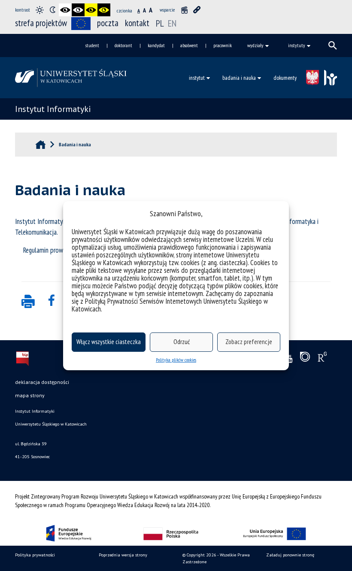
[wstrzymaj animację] (184, 9)
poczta (107, 23)
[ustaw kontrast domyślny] (39, 9)
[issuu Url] (305, 359)
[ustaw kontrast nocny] (52, 9)
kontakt (137, 23)
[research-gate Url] (322, 359)
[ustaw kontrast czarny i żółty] (91, 9)
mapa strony (30, 395)
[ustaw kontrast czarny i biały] (65, 9)
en (172, 23)
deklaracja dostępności (42, 382)
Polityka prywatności (35, 555)
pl (160, 23)
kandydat (156, 45)
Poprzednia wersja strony (123, 555)
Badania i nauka (239, 78)
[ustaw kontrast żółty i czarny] (103, 9)
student (92, 45)
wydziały (255, 45)
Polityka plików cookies (176, 359)
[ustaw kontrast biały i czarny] (78, 9)
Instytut (197, 78)
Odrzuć (181, 342)
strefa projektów (41, 23)
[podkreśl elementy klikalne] (197, 9)
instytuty (296, 45)
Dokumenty (285, 78)
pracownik (222, 45)
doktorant (123, 45)
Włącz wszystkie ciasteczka (108, 342)
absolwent (189, 45)
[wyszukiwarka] (332, 45)
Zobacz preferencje (248, 342)
